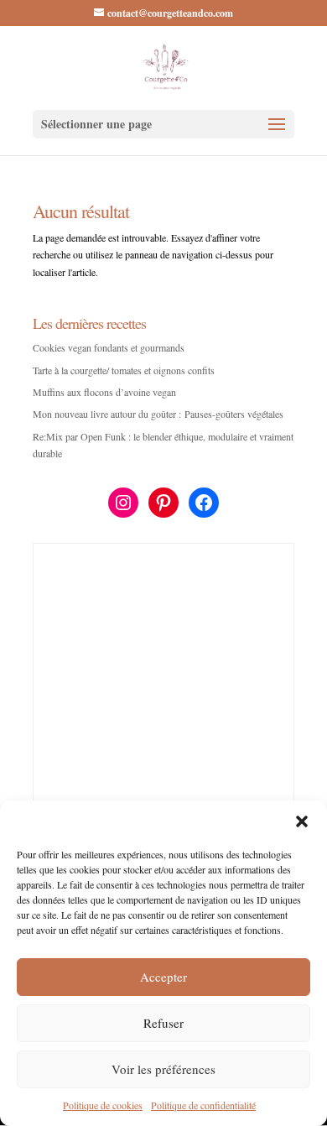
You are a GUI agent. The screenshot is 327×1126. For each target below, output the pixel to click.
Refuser (163, 1022)
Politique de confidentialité (203, 1105)
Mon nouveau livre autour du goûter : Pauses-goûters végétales (158, 413)
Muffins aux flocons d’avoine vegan (104, 392)
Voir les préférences (163, 1069)
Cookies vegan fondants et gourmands (108, 347)
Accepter (163, 976)
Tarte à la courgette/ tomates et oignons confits (124, 370)
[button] (301, 821)
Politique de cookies (103, 1105)
